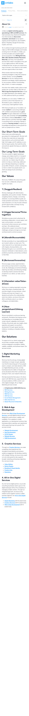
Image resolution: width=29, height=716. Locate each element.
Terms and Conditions (22, 10)
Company (3, 10)
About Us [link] (9, 20)
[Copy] (25, 20)
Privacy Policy (11, 10)
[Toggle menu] (25, 3)
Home (3, 20)
